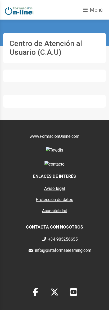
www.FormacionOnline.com (54, 136)
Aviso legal (54, 188)
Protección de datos (54, 199)
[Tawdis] (54, 149)
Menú (96, 10)
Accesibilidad (54, 210)
